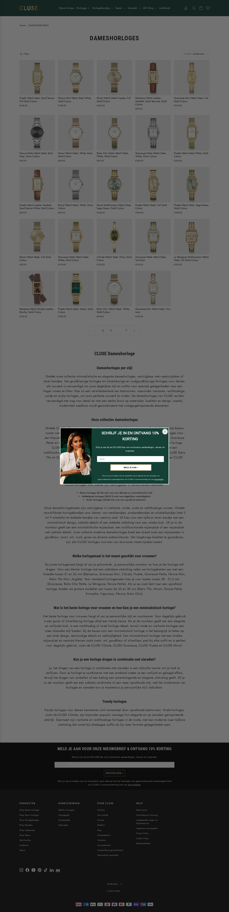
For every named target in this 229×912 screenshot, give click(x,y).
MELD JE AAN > (131, 467)
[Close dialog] (165, 431)
